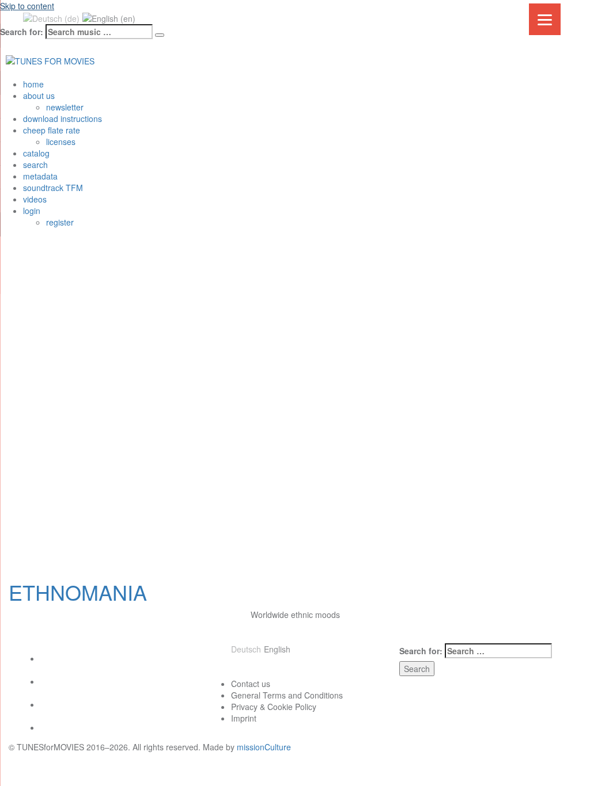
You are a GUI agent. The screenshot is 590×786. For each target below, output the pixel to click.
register (60, 222)
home (33, 84)
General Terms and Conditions (287, 695)
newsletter (65, 107)
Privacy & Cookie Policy (273, 706)
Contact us (250, 683)
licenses (60, 141)
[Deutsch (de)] (51, 17)
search (35, 164)
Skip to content (27, 6)
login (31, 210)
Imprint (243, 718)
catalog (36, 153)
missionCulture (264, 747)
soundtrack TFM (53, 187)
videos (35, 199)
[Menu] (545, 19)
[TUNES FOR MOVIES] (50, 59)
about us (39, 95)
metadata (40, 176)
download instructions (62, 118)
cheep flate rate (51, 130)
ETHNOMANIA (78, 591)
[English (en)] (108, 17)
